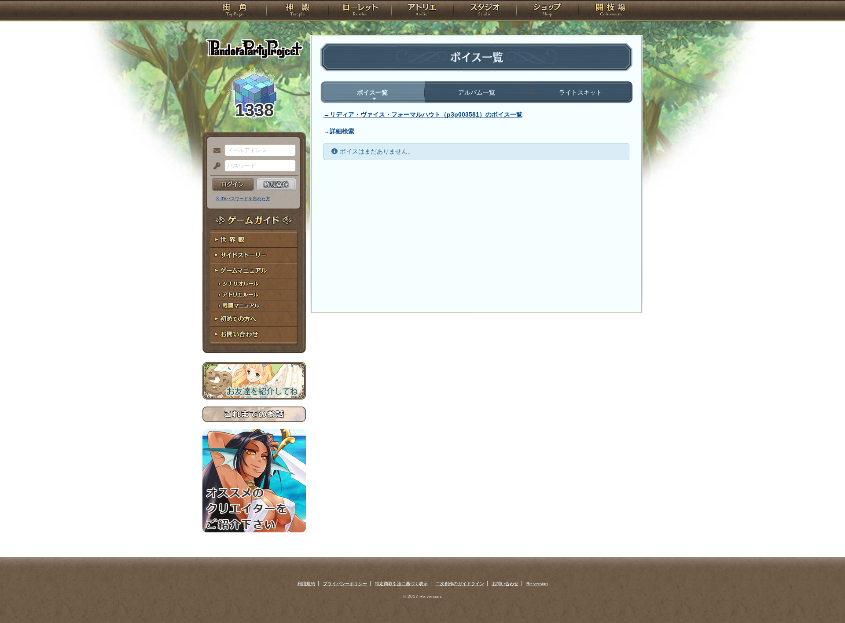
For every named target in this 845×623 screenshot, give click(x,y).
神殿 (297, 11)
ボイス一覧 (372, 92)
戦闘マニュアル (254, 306)
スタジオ (485, 11)
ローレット (360, 11)
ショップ (547, 11)
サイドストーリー (254, 255)
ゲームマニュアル (254, 271)
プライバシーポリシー (345, 583)
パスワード (214, 166)
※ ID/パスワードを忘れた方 (243, 198)
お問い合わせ (254, 334)
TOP (234, 11)
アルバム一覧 (476, 92)
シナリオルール (254, 284)
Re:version (537, 583)
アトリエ (422, 11)
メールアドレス (214, 151)
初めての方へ (254, 319)
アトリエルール (254, 295)
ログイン (233, 184)
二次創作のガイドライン (460, 583)
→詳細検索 (338, 131)
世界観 (254, 240)
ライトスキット (580, 92)
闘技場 (611, 11)
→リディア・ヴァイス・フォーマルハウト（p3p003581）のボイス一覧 (422, 114)
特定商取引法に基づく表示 (401, 583)
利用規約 (306, 583)
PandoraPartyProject (254, 48)
